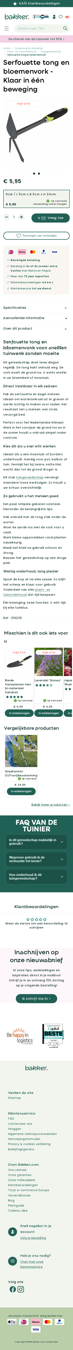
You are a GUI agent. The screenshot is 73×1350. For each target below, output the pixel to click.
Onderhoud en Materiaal (28, 48)
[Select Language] (44, 18)
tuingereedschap (29, 477)
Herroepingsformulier (24, 1139)
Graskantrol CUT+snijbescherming (21, 773)
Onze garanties (19, 1175)
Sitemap (14, 1098)
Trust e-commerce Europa (29, 1190)
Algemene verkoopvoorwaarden (32, 1134)
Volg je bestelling (33, 1238)
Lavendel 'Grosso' (47, 680)
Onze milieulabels (21, 1180)
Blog (11, 1200)
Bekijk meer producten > (50, 805)
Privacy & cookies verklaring (29, 1144)
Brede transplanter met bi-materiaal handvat (18, 686)
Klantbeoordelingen (23, 1185)
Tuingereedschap (50, 51)
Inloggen (14, 1129)
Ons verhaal (17, 1170)
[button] (4, 29)
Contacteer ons (20, 1124)
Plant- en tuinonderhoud (21, 51)
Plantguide (16, 1206)
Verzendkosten (19, 1195)
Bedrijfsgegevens (21, 1149)
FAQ (11, 1119)
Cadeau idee (18, 1211)
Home (6, 48)
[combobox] (42, 28)
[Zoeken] (65, 28)
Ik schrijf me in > (36, 999)
